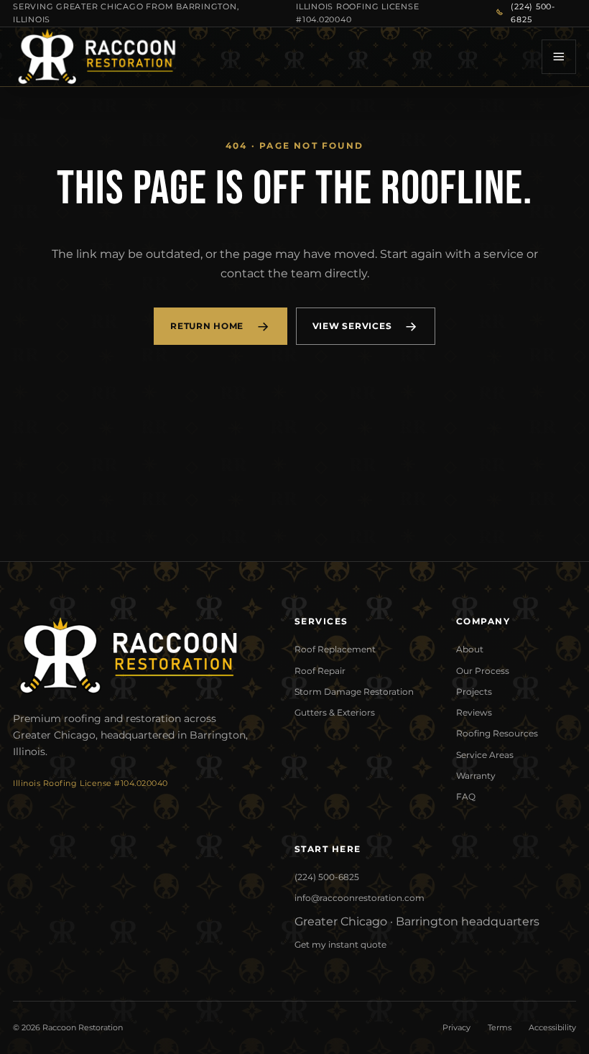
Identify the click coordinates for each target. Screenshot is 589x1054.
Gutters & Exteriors (334, 712)
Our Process (482, 670)
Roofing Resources (497, 733)
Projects (474, 691)
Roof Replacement (335, 649)
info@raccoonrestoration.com (359, 897)
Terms (499, 1027)
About (469, 649)
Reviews (474, 712)
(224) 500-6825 (533, 12)
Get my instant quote (340, 944)
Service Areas (485, 754)
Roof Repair (319, 670)
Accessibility (552, 1027)
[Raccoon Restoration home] (96, 56)
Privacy (456, 1027)
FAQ (466, 796)
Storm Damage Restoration (354, 691)
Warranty (476, 775)
